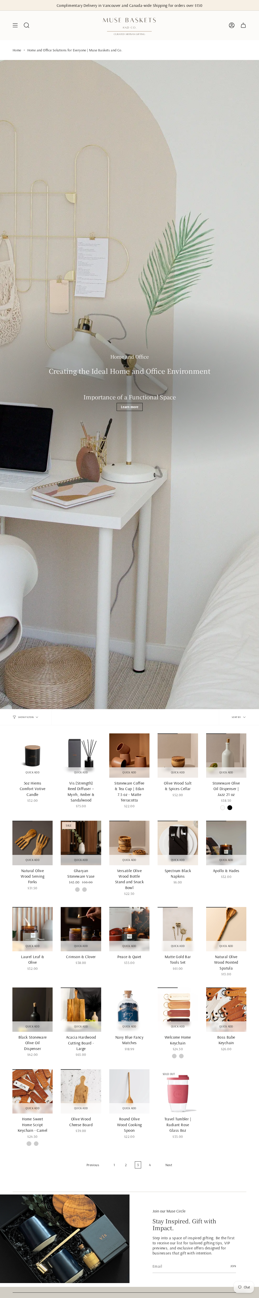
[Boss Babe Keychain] (226, 1009)
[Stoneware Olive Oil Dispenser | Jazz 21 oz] (226, 755)
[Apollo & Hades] (226, 843)
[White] (222, 807)
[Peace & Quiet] (129, 929)
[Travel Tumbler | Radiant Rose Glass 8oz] (178, 1091)
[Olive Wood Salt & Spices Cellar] (178, 755)
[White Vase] (77, 889)
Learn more (129, 407)
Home (17, 50)
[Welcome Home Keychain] (178, 1009)
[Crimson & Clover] (81, 929)
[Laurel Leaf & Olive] (32, 929)
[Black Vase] (84, 889)
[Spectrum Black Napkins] (178, 843)
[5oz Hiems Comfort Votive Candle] (32, 755)
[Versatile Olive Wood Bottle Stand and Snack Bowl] (129, 843)
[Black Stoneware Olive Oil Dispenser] (32, 1009)
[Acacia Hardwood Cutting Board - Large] (81, 1009)
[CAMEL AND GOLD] (181, 1056)
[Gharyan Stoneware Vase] (81, 843)
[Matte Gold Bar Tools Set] (178, 929)
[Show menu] (15, 25)
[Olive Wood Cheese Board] (81, 1091)
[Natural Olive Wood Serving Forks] (32, 843)
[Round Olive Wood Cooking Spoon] (129, 1091)
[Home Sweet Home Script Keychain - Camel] (32, 1091)
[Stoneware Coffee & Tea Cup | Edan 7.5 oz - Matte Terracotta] (129, 755)
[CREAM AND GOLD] (174, 1056)
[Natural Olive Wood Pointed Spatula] (226, 929)
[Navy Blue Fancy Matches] (129, 1009)
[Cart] (243, 25)
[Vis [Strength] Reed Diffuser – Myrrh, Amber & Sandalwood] (81, 755)
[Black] (229, 807)
